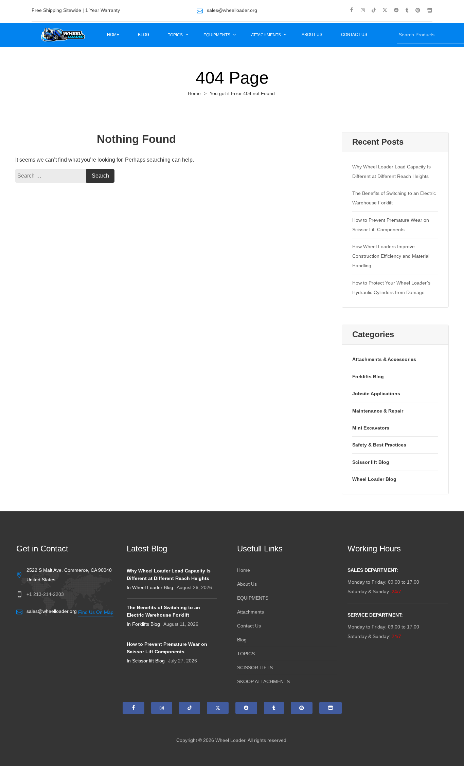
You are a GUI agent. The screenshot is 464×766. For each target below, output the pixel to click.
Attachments (266, 35)
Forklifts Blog (368, 376)
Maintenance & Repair (377, 411)
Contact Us (354, 34)
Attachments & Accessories (384, 359)
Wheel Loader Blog (374, 479)
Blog (143, 34)
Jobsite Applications (376, 393)
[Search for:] (52, 176)
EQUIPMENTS (217, 35)
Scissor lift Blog (370, 462)
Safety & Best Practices (379, 445)
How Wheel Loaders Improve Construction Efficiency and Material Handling (390, 256)
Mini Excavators (370, 428)
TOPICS (176, 35)
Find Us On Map (95, 612)
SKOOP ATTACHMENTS (263, 681)
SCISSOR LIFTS (255, 667)
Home (113, 34)
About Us (312, 34)
